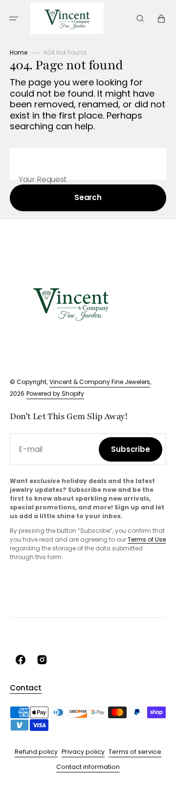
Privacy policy (83, 752)
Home (18, 52)
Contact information (88, 767)
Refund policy (36, 752)
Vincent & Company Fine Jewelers (99, 382)
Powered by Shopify (55, 393)
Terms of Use (147, 539)
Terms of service (135, 752)
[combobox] (88, 164)
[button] (13, 18)
